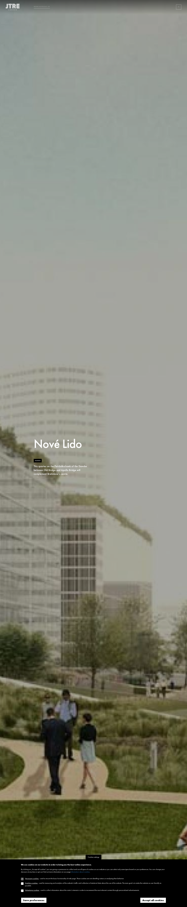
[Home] (13, 7)
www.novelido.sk (42, 7)
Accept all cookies (153, 900)
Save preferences (33, 900)
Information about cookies (80, 872)
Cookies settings (93, 857)
